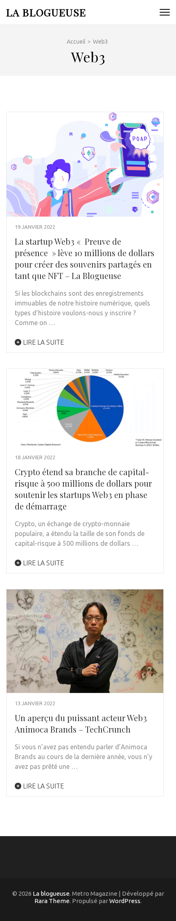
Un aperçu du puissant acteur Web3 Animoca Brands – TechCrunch (81, 723)
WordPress (124, 900)
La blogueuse (46, 12)
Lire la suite (42, 342)
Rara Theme (52, 900)
